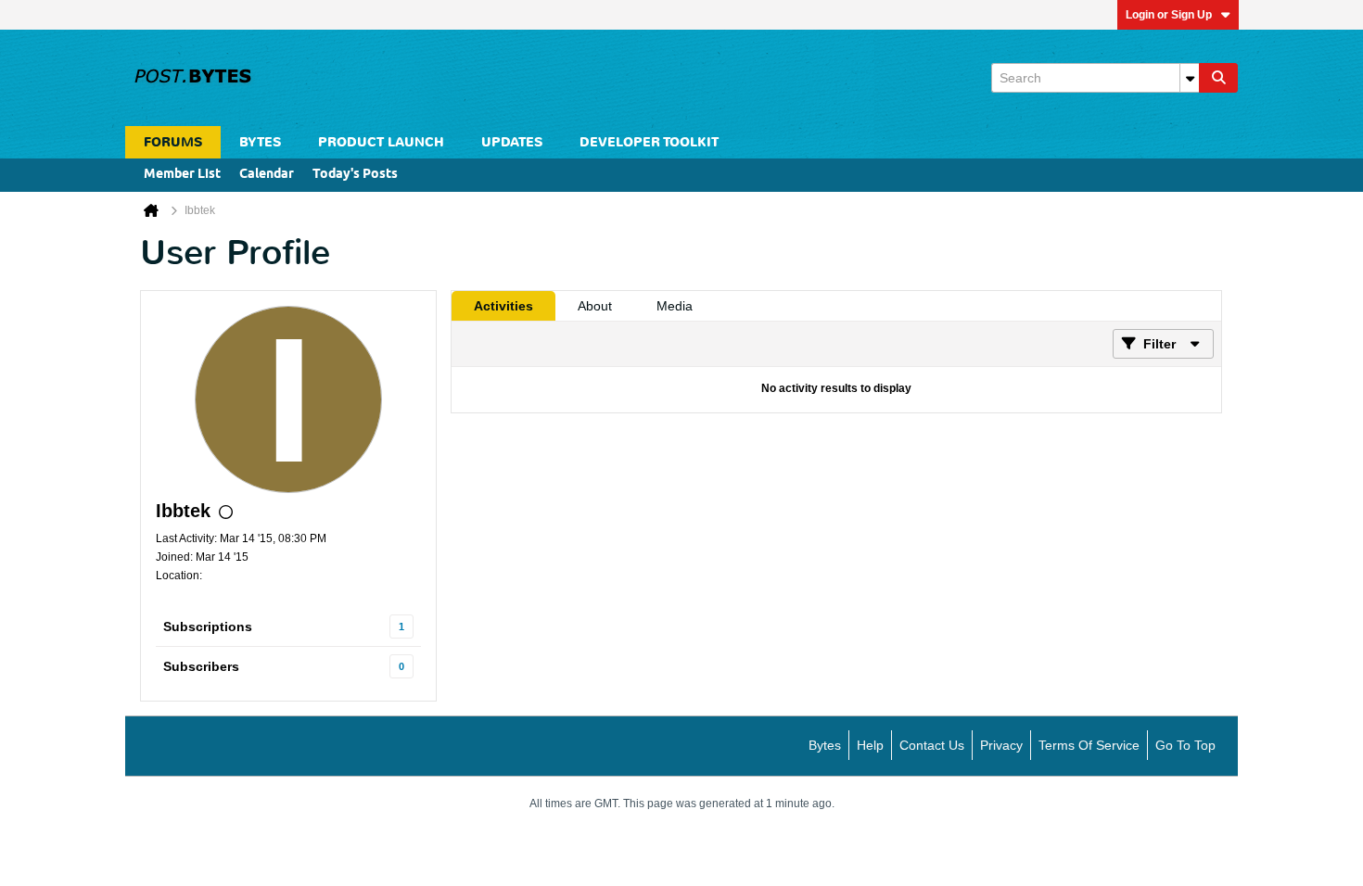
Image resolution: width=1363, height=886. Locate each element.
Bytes (825, 745)
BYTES (260, 142)
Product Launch (381, 142)
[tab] (503, 306)
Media (674, 305)
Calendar (266, 175)
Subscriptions (207, 626)
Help (870, 745)
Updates (511, 142)
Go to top (1185, 745)
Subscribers (201, 666)
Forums (173, 142)
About (595, 305)
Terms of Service (1089, 745)
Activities (503, 305)
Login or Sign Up (1169, 14)
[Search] (1218, 78)
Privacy (1001, 745)
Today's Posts (355, 175)
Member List (182, 175)
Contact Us (931, 745)
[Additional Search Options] (1189, 78)
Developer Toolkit (649, 142)
